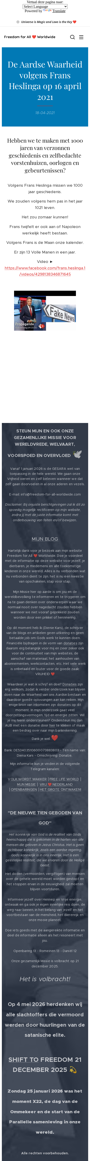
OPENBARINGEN (24, 789)
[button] (72, 37)
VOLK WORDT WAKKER (27, 779)
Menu (81, 37)
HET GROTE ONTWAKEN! (60, 789)
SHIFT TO (24, 1060)
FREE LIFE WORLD (64, 779)
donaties (70, 643)
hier (52, 725)
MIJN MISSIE (26, 784)
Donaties (70, 684)
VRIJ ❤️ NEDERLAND (56, 784)
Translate (59, 11)
